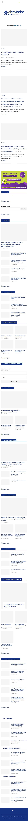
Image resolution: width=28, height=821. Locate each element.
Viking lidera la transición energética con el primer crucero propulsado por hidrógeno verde (18, 473)
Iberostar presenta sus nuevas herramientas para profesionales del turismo (6, 626)
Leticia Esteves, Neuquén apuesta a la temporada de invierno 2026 (18, 553)
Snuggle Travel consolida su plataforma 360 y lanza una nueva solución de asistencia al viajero (12, 464)
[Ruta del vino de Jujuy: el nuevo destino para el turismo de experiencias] (21, 420)
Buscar (23, 209)
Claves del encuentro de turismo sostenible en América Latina (18, 680)
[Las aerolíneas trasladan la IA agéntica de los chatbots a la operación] (7, 528)
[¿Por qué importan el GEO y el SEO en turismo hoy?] (14, 37)
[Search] (25, 2)
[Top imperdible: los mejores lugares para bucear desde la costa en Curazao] (5, 734)
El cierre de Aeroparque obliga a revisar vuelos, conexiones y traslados (20, 535)
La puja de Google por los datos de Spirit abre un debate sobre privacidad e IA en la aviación (13, 518)
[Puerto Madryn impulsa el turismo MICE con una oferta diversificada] (5, 271)
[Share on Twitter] (13, 69)
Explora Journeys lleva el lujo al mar (18, 480)
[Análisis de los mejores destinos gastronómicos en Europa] (14, 399)
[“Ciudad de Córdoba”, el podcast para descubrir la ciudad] (7, 637)
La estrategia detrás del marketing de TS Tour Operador (14, 605)
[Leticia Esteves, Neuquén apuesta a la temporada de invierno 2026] (5, 555)
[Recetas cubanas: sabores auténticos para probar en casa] (5, 743)
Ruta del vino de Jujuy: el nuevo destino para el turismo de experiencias (20, 426)
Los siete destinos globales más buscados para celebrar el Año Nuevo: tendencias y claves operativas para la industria (17, 724)
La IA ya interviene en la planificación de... (20, 351)
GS (3, 57)
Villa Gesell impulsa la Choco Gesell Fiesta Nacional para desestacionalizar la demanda (18, 261)
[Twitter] (19, 2)
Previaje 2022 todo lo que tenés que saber (18, 570)
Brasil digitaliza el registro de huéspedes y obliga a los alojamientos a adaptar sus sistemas (19, 305)
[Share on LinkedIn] (14, 69)
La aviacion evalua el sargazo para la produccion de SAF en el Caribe (18, 663)
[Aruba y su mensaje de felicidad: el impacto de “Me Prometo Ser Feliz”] (21, 617)
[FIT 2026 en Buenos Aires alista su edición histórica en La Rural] (5, 754)
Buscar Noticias (5, 206)
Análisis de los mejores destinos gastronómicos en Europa (10, 411)
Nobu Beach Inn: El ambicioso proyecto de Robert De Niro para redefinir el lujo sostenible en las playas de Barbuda (17, 699)
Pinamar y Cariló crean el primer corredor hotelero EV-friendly (17, 672)
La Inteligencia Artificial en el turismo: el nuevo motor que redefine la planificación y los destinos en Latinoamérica (18, 689)
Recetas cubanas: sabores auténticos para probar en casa (19, 741)
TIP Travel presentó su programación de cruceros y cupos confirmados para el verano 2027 (18, 762)
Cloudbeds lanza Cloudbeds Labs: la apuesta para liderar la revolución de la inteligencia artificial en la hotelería (12, 101)
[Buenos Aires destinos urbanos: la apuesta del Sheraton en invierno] (7, 420)
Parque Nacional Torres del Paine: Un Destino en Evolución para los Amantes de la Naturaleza (18, 562)
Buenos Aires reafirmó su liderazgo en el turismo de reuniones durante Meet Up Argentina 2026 (18, 253)
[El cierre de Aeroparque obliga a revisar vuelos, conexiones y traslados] (21, 528)
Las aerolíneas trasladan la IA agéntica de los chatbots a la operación (7, 535)
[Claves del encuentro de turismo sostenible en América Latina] (5, 682)
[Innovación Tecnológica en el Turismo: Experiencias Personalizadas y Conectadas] (14, 131)
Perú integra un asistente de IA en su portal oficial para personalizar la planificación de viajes (12, 244)
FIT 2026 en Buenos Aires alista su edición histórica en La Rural (18, 753)
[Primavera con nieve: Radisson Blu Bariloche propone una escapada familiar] (5, 298)
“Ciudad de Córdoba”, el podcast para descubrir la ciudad (6, 645)
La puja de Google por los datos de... (6, 351)
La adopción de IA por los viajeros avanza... (20, 336)
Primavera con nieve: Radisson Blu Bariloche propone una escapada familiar (18, 297)
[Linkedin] (22, 2)
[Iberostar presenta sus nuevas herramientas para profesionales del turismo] (7, 617)
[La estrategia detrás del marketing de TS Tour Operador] (14, 596)
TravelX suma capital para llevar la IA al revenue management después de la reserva (18, 770)
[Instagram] (20, 2)
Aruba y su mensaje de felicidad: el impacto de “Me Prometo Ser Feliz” (20, 626)
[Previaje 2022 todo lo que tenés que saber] (5, 572)
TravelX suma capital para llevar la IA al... (6, 336)
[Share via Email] (16, 69)
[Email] (23, 2)
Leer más (3, 66)
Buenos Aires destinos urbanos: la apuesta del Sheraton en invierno (6, 426)
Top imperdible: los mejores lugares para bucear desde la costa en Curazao (18, 733)
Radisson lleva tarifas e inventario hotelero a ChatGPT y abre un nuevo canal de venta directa (18, 314)
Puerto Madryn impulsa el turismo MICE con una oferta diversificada (18, 269)
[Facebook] (17, 2)
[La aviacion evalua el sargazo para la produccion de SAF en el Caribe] (5, 665)
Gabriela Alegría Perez (8, 106)
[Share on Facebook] (11, 69)
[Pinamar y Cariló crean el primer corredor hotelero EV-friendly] (5, 673)
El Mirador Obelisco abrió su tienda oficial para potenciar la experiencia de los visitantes (18, 278)
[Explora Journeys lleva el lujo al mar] (5, 482)
